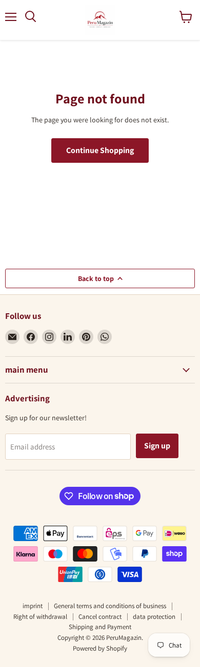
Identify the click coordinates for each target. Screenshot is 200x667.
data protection (154, 616)
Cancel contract (100, 616)
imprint (33, 605)
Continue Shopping (100, 150)
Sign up (157, 445)
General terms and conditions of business (110, 605)
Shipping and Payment (100, 626)
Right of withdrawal (40, 616)
